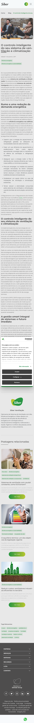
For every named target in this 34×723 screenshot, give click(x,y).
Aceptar (17, 371)
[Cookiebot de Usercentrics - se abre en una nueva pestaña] (25, 339)
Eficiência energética (7, 60)
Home (3, 13)
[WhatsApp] (25, 719)
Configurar (16, 377)
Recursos (7, 662)
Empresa (7, 649)
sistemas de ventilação (7, 637)
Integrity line (21, 712)
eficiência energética (12, 628)
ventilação (4, 631)
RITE (21, 198)
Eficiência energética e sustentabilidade (11, 63)
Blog (9, 13)
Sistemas (7, 657)
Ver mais (17, 496)
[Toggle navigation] (30, 4)
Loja (5, 666)
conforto (17, 637)
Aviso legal (20, 703)
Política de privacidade (21, 701)
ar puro (3, 628)
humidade (23, 631)
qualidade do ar (22, 628)
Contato (7, 670)
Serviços (7, 653)
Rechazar (17, 382)
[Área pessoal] (26, 4)
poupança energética (13, 631)
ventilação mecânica (7, 634)
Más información (24, 366)
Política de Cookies (9, 703)
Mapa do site (8, 701)
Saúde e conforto (18, 634)
